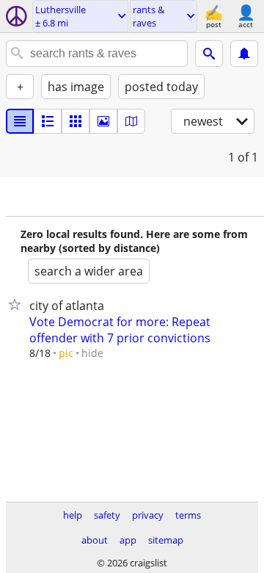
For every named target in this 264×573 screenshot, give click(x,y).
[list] (20, 121)
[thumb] (48, 121)
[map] (131, 121)
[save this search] (244, 53)
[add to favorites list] (17, 304)
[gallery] (103, 121)
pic (66, 353)
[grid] (75, 121)
